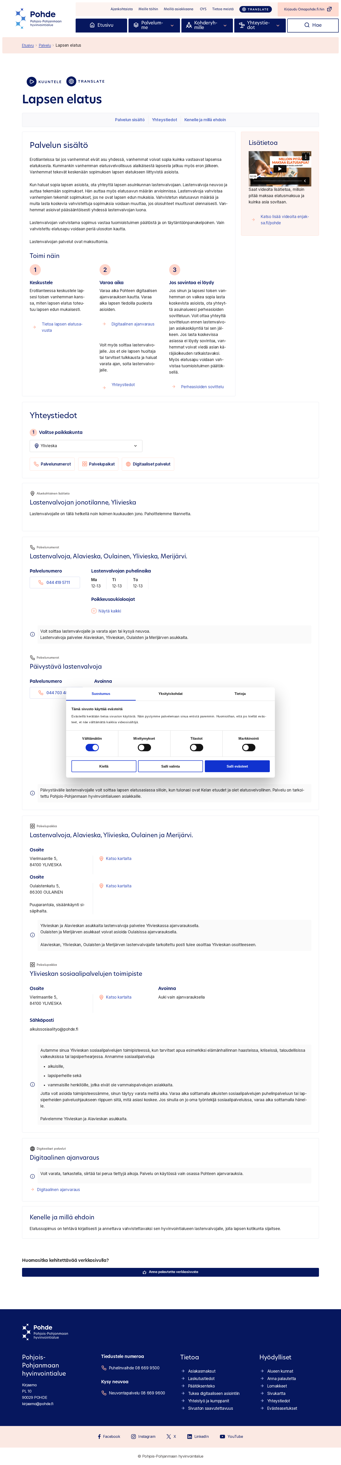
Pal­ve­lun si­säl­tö (130, 119)
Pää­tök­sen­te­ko (201, 1386)
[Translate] (255, 9)
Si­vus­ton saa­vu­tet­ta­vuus (210, 1408)
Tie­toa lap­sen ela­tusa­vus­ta (62, 327)
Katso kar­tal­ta (119, 858)
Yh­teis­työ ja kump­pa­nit (208, 1401)
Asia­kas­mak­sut (202, 1371)
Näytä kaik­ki (110, 611)
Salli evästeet (237, 766)
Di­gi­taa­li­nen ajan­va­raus (133, 324)
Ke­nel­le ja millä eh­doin (205, 119)
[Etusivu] (92, 25)
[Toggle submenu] (172, 26)
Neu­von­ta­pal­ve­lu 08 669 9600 (137, 1393)
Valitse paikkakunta (57, 432)
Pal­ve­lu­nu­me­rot (56, 464)
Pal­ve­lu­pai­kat (102, 464)
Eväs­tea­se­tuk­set (282, 1408)
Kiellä (103, 766)
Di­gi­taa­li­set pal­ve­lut (151, 464)
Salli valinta (170, 766)
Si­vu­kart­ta (276, 1393)
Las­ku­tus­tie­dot (201, 1378)
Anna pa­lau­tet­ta (281, 1378)
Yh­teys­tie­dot (164, 119)
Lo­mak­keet (277, 1386)
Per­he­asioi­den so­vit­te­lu (202, 386)
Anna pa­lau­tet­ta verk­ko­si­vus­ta (173, 1272)
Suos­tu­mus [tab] (101, 694)
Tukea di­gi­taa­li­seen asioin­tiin (214, 1393)
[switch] (144, 747)
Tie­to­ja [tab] (240, 694)
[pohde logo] (39, 18)
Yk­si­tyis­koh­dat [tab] (170, 694)
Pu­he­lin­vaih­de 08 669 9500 (134, 1368)
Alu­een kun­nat (280, 1371)
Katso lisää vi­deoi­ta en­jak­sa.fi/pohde (285, 219)
